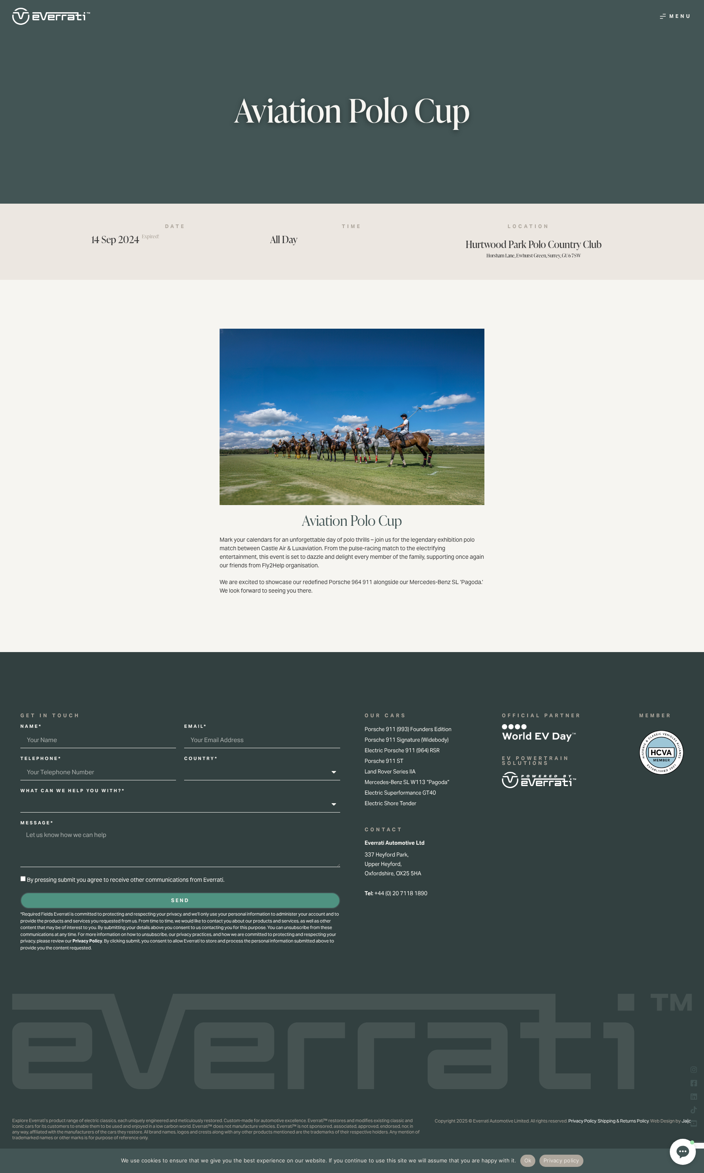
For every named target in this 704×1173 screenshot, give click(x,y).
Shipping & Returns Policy (623, 1121)
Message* (37, 823)
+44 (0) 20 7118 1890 (400, 893)
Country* (201, 758)
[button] (683, 1152)
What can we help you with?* (72, 791)
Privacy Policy (87, 941)
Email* (195, 726)
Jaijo (686, 1121)
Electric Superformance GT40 (400, 792)
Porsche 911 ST (384, 761)
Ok (528, 1160)
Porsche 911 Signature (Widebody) (407, 739)
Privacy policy (561, 1160)
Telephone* (41, 758)
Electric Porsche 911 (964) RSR (402, 750)
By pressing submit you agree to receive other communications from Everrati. (125, 880)
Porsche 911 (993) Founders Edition (408, 729)
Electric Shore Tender (390, 803)
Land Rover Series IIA (390, 771)
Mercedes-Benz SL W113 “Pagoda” (407, 782)
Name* (31, 726)
